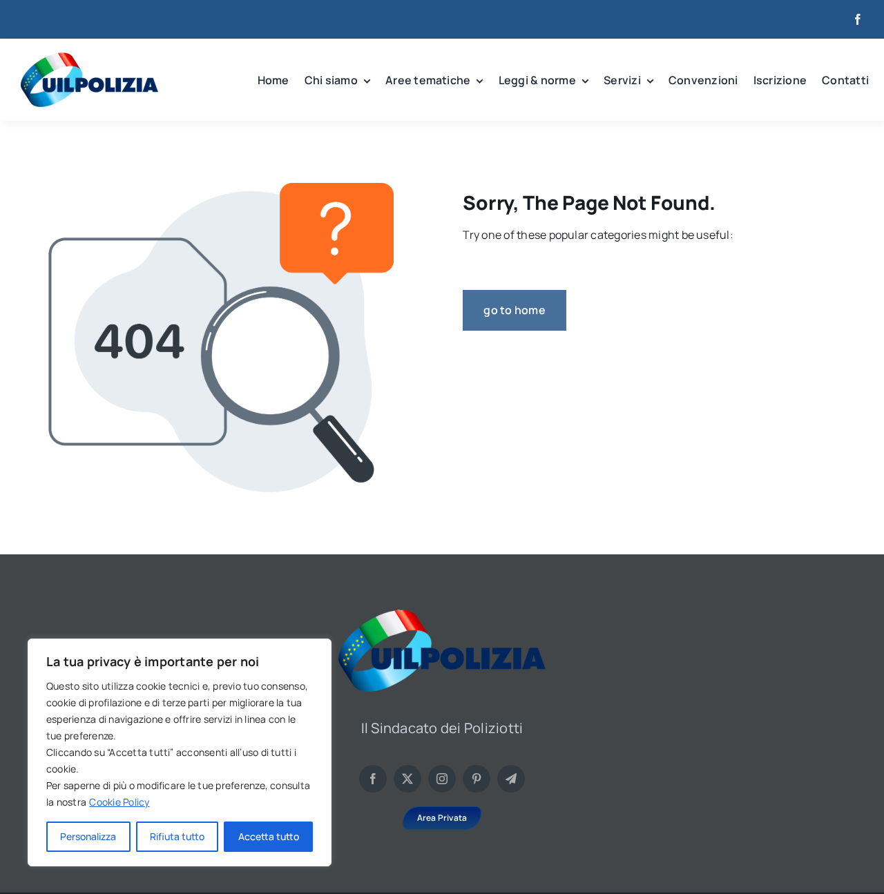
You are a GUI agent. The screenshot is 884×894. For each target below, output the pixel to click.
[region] (180, 752)
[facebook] (857, 19)
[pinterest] (476, 779)
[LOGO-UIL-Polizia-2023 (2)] (89, 58)
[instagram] (442, 779)
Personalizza (88, 836)
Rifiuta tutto (177, 836)
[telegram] (511, 779)
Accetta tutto (268, 836)
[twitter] (407, 779)
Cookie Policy (119, 801)
